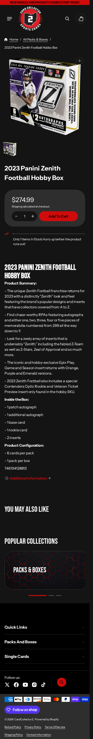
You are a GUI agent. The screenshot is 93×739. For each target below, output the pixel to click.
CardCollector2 (23, 719)
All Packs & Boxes (35, 39)
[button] (9, 19)
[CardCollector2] (30, 18)
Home (13, 39)
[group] (10, 149)
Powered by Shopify (46, 719)
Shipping (17, 206)
